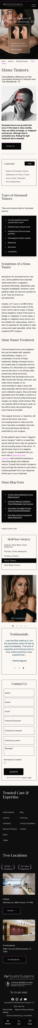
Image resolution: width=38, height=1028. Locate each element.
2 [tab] (17, 626)
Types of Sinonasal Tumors (16, 171)
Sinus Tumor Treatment (15, 178)
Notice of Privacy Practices (24, 1009)
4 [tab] (25, 626)
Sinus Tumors (10, 561)
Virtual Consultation (27, 823)
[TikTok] (21, 999)
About (5, 835)
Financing (23, 818)
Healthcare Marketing (13, 1015)
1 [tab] (12, 626)
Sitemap (5, 1012)
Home (3, 61)
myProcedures (8, 812)
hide (29, 164)
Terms (29, 777)
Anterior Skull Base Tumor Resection (15, 546)
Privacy (24, 777)
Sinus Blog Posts (12, 182)
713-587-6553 (20, 992)
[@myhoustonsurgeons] (17, 999)
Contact (23, 829)
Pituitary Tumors (11, 556)
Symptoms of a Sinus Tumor (16, 175)
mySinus (10, 61)
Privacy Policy (8, 1009)
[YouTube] (25, 999)
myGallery (7, 823)
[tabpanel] (19, 598)
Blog (21, 812)
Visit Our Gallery (16, 49)
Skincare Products (10, 829)
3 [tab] (21, 626)
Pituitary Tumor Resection (15, 551)
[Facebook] (12, 999)
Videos (5, 840)
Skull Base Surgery (22, 61)
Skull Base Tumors (12, 565)
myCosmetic (19, 618)
